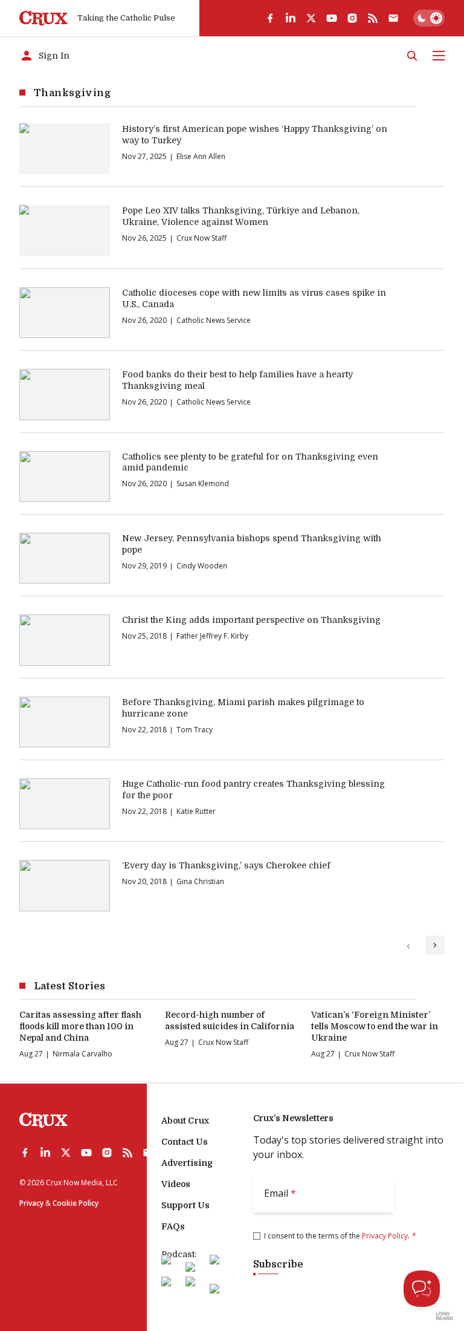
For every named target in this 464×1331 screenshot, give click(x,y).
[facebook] (270, 18)
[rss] (372, 18)
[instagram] (352, 18)
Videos (175, 1184)
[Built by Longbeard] (444, 1315)
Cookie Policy (75, 1203)
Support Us (185, 1205)
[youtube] (331, 18)
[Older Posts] (435, 945)
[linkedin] (290, 18)
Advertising (187, 1163)
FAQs (173, 1226)
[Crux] (43, 18)
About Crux (185, 1120)
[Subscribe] (393, 18)
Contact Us (184, 1142)
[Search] (412, 56)
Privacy (31, 1203)
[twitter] (311, 18)
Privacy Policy (385, 1236)
